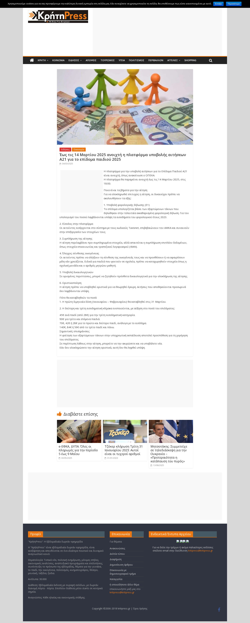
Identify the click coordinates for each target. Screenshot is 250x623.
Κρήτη (42, 60)
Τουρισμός (108, 60)
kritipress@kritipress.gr (122, 592)
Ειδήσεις (74, 60)
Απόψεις (91, 60)
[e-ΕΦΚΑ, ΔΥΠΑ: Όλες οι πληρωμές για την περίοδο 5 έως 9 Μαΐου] (79, 422)
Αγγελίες (172, 60)
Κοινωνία (58, 60)
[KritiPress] (58, 12)
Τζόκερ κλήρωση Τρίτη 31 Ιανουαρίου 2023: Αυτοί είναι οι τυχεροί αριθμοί (124, 450)
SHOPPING (190, 60)
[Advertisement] (157, 32)
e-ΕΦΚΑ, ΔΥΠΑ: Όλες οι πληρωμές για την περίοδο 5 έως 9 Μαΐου (78, 450)
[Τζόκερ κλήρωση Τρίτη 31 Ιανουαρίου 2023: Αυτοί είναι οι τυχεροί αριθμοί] (125, 422)
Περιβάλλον (155, 60)
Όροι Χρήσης (140, 608)
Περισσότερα (234, 4)
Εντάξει (218, 4)
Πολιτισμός (136, 60)
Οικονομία (79, 149)
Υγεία (122, 60)
